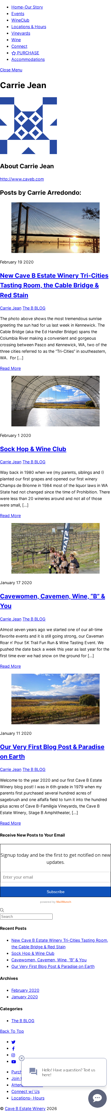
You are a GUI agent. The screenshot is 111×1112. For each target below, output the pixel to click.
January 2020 (24, 996)
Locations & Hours (28, 26)
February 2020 (25, 990)
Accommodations (28, 59)
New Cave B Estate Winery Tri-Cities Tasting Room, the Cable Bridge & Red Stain (54, 285)
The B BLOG (34, 308)
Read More (10, 368)
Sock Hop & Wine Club (33, 449)
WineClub (20, 20)
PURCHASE (27, 52)
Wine (16, 39)
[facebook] (13, 1048)
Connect (19, 46)
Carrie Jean (10, 308)
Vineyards (20, 33)
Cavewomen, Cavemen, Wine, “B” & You (49, 959)
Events (17, 13)
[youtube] (13, 1061)
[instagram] (13, 1054)
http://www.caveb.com (22, 179)
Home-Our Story (27, 7)
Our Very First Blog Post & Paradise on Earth (52, 966)
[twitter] (13, 1041)
